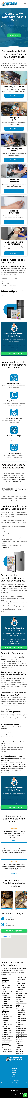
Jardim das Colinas (21, 1007)
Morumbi (4, 978)
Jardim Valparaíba (7, 1036)
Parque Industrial (7, 991)
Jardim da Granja (7, 1005)
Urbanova (5, 1020)
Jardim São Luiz (20, 1032)
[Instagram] (11, 1090)
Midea (8, 481)
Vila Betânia (19, 1001)
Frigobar (15, 765)
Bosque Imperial (20, 1009)
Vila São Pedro (20, 985)
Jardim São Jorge (21, 1030)
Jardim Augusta (20, 983)
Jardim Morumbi (20, 1014)
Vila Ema (4, 1026)
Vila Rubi (18, 999)
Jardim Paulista (6, 1015)
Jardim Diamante (7, 1040)
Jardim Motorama (7, 1032)
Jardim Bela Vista (21, 989)
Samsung (22, 479)
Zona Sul (18, 1049)
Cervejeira (9, 765)
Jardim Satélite (6, 997)
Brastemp (17, 477)
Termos (14, 1072)
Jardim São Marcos (21, 1034)
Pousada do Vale (7, 1051)
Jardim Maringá (20, 997)
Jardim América (20, 1010)
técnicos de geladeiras (8, 291)
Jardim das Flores (21, 977)
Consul (23, 477)
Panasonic (14, 481)
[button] (2, 489)
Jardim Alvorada (6, 1030)
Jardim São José (21, 1018)
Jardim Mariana (6, 1049)
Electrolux (6, 479)
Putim (3, 989)
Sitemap (14, 1076)
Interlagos (5, 1022)
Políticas (14, 1070)
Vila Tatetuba (6, 1038)
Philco (19, 481)
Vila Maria (19, 991)
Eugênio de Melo (7, 1007)
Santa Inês (5, 1009)
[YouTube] (14, 1090)
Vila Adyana (5, 1011)
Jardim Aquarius (6, 999)
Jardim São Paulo (21, 1028)
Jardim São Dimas (7, 1024)
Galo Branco (5, 1044)
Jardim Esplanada (7, 1016)
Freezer (3, 765)
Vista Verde (5, 1018)
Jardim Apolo (6, 1028)
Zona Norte (19, 1051)
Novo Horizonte (6, 984)
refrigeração (5, 547)
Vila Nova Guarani (21, 993)
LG (10, 479)
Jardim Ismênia (6, 1034)
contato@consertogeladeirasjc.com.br (17, 1082)
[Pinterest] (17, 1090)
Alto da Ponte (6, 985)
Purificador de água (19, 766)
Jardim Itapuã (6, 1042)
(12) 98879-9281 (10, 919)
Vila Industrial (6, 987)
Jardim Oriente (20, 1012)
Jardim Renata (20, 995)
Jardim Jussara (20, 987)
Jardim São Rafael (21, 1036)
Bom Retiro (5, 1013)
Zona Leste (19, 1053)
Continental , (15, 479)
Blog (14, 1074)
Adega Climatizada (6, 766)
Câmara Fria (22, 765)
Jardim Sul (19, 1016)
